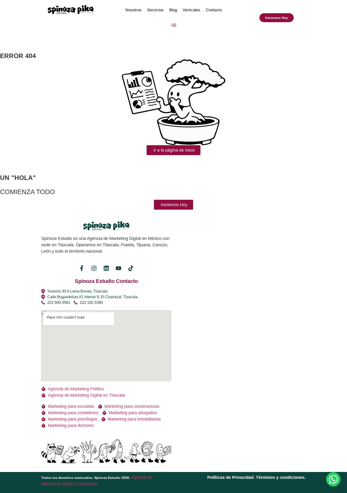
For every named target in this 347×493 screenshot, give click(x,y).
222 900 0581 (58, 303)
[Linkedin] (106, 268)
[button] (174, 25)
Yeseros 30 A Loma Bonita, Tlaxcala (77, 291)
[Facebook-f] (81, 268)
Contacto (214, 10)
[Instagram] (94, 268)
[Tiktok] (130, 268)
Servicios (155, 10)
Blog (173, 10)
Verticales (191, 10)
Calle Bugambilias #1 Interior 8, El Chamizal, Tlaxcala (92, 297)
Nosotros (133, 10)
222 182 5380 (91, 303)
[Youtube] (118, 268)
